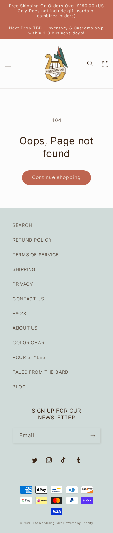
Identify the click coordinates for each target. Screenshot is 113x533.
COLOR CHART (30, 343)
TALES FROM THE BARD (41, 372)
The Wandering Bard (47, 523)
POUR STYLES (29, 357)
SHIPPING (24, 269)
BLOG (19, 387)
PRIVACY (23, 284)
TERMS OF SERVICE (36, 255)
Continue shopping (56, 177)
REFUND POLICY (32, 240)
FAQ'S (19, 313)
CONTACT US (28, 299)
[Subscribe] (93, 435)
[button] (8, 64)
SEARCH (22, 225)
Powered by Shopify (78, 523)
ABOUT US (25, 328)
